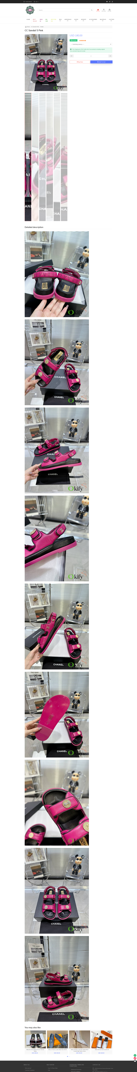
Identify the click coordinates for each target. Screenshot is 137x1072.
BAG (60, 19)
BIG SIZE (47, 20)
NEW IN (41, 20)
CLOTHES (111, 19)
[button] (67, 1056)
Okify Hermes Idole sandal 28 (102, 1049)
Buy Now (80, 62)
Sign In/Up (104, 11)
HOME (28, 19)
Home (28, 26)
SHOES (76, 19)
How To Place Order (53, 1068)
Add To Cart (101, 62)
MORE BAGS (68, 19)
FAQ (49, 1070)
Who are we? (28, 1068)
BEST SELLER (35, 20)
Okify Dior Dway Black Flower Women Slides (35, 1050)
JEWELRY (83, 19)
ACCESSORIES (93, 19)
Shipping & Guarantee (76, 1069)
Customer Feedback (29, 1070)
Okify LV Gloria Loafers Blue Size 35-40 (57, 1049)
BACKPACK (103, 19)
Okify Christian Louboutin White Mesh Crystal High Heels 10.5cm (79, 1050)
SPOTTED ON (53, 20)
